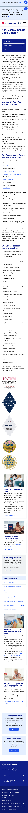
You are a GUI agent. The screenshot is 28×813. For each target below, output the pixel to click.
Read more (8, 570)
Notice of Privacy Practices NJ (10, 789)
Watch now (8, 549)
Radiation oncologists (9, 171)
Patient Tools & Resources (9, 781)
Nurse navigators (8, 179)
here (20, 2)
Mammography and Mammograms (13, 597)
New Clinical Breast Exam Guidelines (14, 605)
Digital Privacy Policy (8, 795)
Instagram (8, 769)
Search (19, 23)
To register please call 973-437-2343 (14, 702)
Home (9, 23)
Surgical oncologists (9, 165)
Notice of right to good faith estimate (13, 803)
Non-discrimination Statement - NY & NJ (13, 806)
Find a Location (8, 45)
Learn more (14, 750)
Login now (14, 729)
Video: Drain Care (9, 582)
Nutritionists (6, 188)
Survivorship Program (10, 609)
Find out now (5, 107)
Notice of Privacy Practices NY (11, 792)
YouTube (12, 769)
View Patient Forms (10, 515)
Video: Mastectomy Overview (12, 586)
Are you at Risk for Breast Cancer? (13, 601)
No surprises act (6, 800)
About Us (7, 775)
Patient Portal (7, 50)
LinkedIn (16, 769)
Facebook (3, 769)
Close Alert (26, 2)
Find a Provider (8, 41)
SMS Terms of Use (7, 798)
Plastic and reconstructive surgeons (13, 174)
